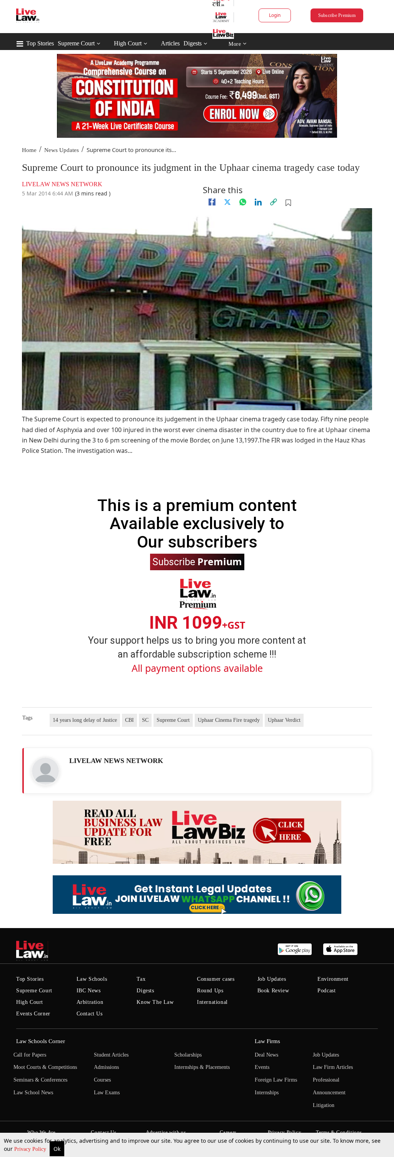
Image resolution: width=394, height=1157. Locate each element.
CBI (129, 720)
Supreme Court (76, 43)
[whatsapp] (242, 202)
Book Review (273, 990)
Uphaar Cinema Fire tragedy (229, 720)
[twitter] (227, 202)
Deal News (266, 1055)
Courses (102, 1080)
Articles (170, 43)
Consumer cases (215, 979)
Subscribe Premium (337, 15)
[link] (273, 202)
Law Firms (267, 1041)
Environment (333, 979)
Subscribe (197, 561)
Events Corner (33, 1014)
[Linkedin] (258, 202)
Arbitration (90, 1002)
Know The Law (155, 1002)
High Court (128, 43)
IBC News (89, 990)
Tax (141, 979)
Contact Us (90, 1014)
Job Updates (271, 979)
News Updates (61, 150)
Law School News (33, 1092)
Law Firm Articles (333, 1067)
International (212, 1002)
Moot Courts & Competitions (45, 1067)
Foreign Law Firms (276, 1080)
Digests (193, 43)
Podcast (326, 990)
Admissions (106, 1067)
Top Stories (40, 43)
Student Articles (111, 1055)
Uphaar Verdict (284, 720)
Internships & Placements (202, 1067)
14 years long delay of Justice (85, 720)
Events (262, 1067)
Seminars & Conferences (40, 1080)
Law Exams (107, 1092)
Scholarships (188, 1055)
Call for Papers (29, 1055)
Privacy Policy (31, 1149)
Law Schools (92, 979)
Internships (267, 1092)
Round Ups (210, 990)
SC (145, 720)
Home (29, 150)
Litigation (323, 1105)
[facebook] (212, 202)
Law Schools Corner (40, 1041)
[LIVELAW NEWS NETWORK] (45, 771)
